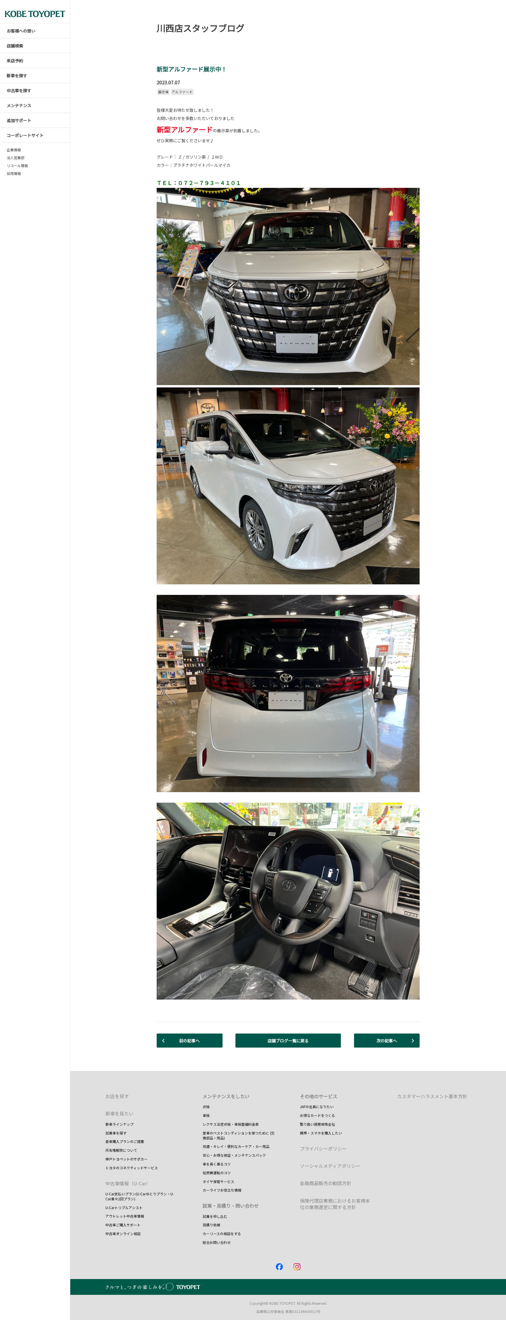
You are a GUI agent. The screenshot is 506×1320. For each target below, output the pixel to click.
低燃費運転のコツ (217, 1172)
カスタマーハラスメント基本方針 (432, 1096)
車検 (206, 1115)
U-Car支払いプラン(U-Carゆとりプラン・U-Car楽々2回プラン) (139, 1196)
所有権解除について (121, 1150)
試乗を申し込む (215, 1216)
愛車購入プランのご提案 (124, 1141)
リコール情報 (17, 165)
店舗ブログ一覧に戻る (288, 1040)
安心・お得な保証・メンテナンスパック (234, 1155)
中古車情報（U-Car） (128, 1183)
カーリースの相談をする (222, 1233)
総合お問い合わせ (217, 1242)
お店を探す (117, 1096)
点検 (206, 1106)
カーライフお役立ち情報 (222, 1189)
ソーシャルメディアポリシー (330, 1165)
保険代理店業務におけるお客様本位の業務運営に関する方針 (335, 1204)
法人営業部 (15, 157)
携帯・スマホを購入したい (321, 1132)
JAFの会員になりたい (317, 1106)
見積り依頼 (211, 1224)
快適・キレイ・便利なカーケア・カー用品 (236, 1146)
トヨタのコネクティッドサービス (131, 1167)
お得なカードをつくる (317, 1115)
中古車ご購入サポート (123, 1224)
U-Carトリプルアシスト (124, 1207)
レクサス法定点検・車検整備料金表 (231, 1124)
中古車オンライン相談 (123, 1233)
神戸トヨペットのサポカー (126, 1158)
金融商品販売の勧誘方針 (325, 1183)
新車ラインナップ (119, 1124)
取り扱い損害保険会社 (317, 1124)
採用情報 (14, 173)
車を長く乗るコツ (217, 1163)
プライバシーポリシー (323, 1148)
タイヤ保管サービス (218, 1181)
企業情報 (14, 150)
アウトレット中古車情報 (124, 1215)
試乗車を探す (115, 1132)
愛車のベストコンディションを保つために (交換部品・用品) (239, 1135)
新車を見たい (119, 1113)
